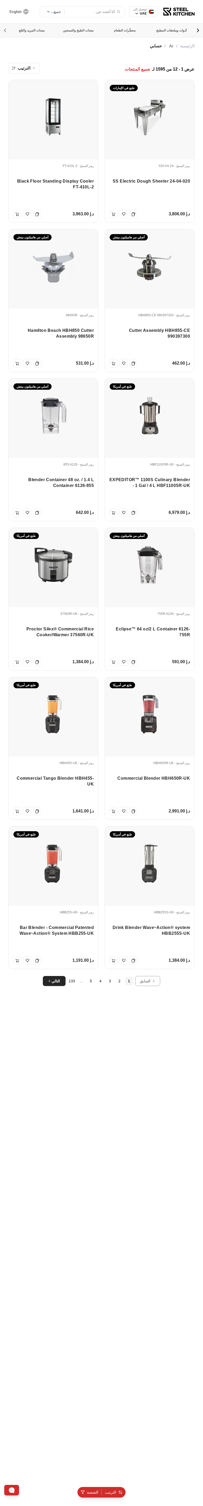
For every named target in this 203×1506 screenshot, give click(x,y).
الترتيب (110, 1492)
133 (72, 981)
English (16, 12)
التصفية (92, 1492)
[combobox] (24, 68)
